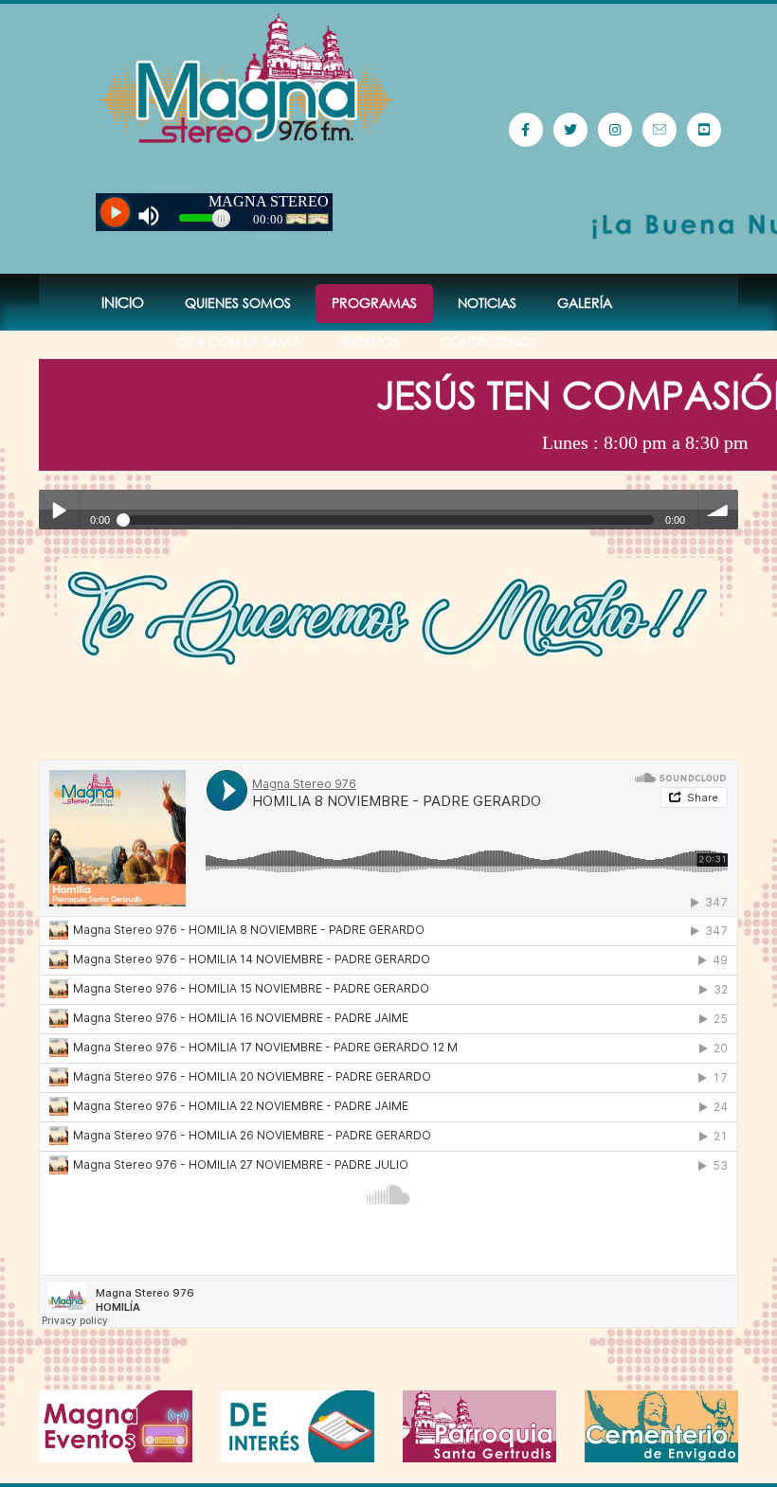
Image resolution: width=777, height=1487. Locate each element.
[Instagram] (615, 130)
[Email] (659, 130)
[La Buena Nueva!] (247, 78)
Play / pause (59, 509)
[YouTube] (704, 130)
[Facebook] (526, 130)
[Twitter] (570, 130)
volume (718, 509)
